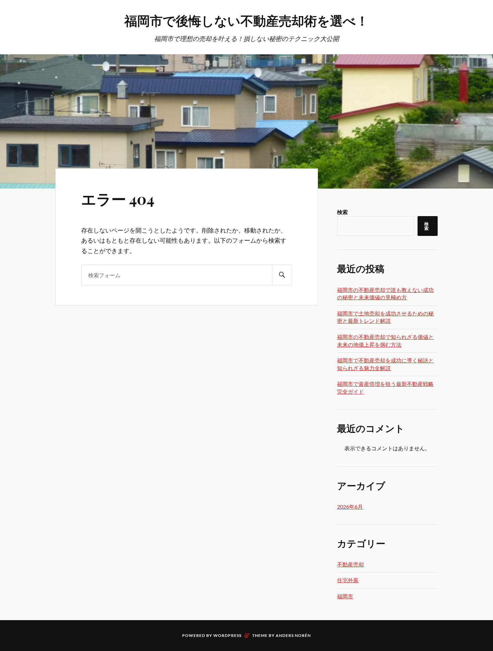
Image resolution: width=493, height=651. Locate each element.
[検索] (282, 275)
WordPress (227, 635)
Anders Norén (293, 635)
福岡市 (345, 596)
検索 (342, 212)
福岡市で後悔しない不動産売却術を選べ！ (246, 20)
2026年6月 (350, 506)
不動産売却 (350, 564)
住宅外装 (348, 580)
